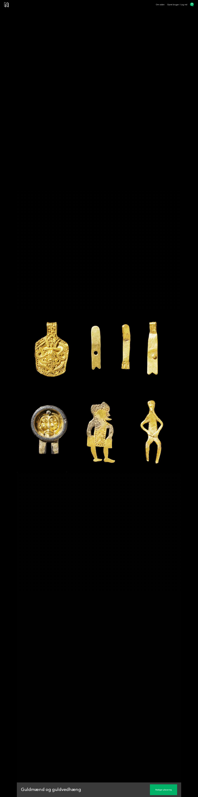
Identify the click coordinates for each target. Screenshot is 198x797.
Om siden (160, 5)
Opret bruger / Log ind (177, 5)
